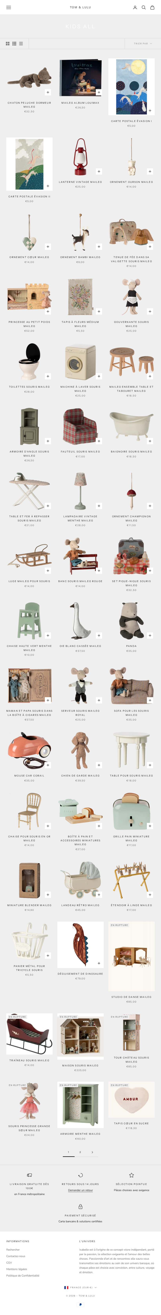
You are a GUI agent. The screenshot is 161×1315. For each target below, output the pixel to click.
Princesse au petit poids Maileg (29, 324)
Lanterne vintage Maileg (80, 181)
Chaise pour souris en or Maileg (29, 838)
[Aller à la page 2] (92, 1152)
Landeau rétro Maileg (80, 905)
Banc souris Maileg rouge (80, 581)
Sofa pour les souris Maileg (131, 712)
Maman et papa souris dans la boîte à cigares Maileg (29, 712)
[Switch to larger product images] (7, 43)
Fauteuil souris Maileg (80, 451)
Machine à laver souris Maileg (80, 388)
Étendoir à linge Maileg (131, 905)
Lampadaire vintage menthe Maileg (80, 518)
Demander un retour (80, 1190)
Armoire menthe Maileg (80, 1133)
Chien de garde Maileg (80, 775)
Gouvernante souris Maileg (131, 324)
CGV (9, 1263)
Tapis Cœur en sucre (131, 1123)
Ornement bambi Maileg (80, 257)
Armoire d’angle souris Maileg (29, 453)
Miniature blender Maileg (29, 905)
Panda (131, 646)
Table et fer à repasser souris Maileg (29, 518)
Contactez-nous (15, 1256)
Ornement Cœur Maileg (29, 257)
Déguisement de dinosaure (80, 973)
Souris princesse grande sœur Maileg (29, 1128)
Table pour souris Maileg (131, 775)
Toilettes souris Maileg (29, 386)
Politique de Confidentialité (22, 1275)
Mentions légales (16, 1269)
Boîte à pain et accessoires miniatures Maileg (80, 840)
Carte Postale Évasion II (29, 196)
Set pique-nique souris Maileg (131, 583)
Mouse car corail (29, 775)
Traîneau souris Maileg (29, 1060)
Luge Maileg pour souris (29, 581)
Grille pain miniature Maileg (131, 838)
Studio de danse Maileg (132, 996)
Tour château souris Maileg (131, 1059)
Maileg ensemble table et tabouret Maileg (131, 388)
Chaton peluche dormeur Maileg (29, 104)
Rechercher (13, 1250)
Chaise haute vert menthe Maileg (29, 648)
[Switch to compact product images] (21, 43)
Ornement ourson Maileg (131, 181)
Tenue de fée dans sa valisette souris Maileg (131, 259)
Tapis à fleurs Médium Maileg (80, 324)
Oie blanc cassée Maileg (81, 646)
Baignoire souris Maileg (131, 451)
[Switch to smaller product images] (14, 43)
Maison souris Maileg (80, 1065)
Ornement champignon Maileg (131, 518)
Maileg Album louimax (80, 102)
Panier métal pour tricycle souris (29, 968)
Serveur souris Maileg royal (80, 712)
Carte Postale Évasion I (131, 121)
